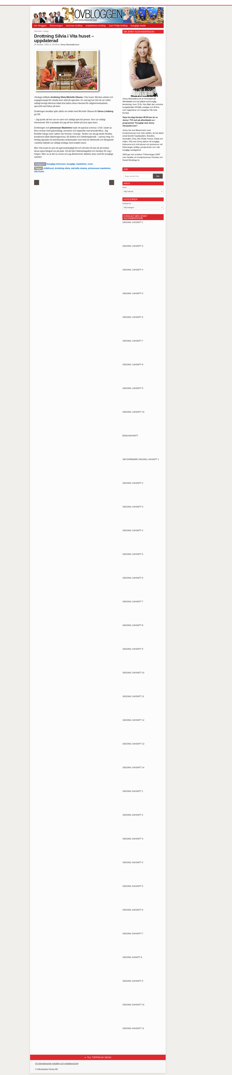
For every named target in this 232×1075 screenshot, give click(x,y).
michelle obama (79, 168)
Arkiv (124, 187)
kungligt (71, 164)
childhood (48, 168)
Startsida (38, 31)
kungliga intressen (56, 164)
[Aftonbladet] (42, 2)
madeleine (81, 164)
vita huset (39, 171)
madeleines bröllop (96, 25)
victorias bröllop (74, 25)
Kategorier (126, 203)
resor (90, 164)
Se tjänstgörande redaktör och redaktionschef (56, 1063)
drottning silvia (62, 168)
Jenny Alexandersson (69, 45)
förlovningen (56, 25)
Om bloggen (40, 25)
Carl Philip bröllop (118, 25)
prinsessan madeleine (99, 168)
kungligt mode (138, 25)
